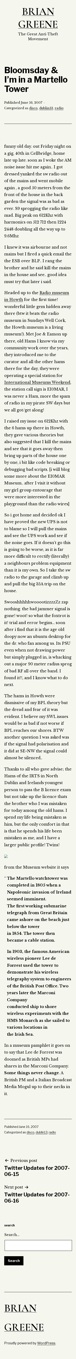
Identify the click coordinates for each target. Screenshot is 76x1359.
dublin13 (46, 108)
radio (59, 108)
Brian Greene (38, 18)
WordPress (46, 1343)
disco (33, 108)
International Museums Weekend (37, 382)
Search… (11, 1235)
